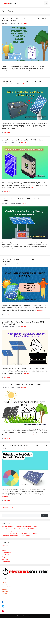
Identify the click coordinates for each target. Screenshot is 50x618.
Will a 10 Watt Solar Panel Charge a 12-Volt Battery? (23, 81)
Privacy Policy (5, 591)
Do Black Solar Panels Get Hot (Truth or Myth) (21, 385)
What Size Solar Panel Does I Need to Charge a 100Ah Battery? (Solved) (24, 19)
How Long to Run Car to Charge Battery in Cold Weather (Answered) (20, 526)
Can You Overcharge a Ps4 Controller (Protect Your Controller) (18, 531)
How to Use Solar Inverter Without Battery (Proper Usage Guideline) (20, 533)
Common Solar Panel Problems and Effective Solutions (16, 535)
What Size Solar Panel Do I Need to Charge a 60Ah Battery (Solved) (23, 323)
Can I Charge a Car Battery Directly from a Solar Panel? (22, 199)
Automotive (5, 545)
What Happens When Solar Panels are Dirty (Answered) (20, 260)
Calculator (4, 550)
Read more (38, 70)
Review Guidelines (8, 587)
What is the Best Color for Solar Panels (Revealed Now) (25, 445)
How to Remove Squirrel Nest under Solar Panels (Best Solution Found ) (21, 528)
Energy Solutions (6, 557)
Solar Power (7, 74)
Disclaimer (4, 593)
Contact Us (5, 589)
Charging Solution (6, 552)
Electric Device (6, 554)
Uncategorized (6, 561)
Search (44, 515)
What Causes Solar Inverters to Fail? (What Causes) (23, 140)
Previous (5, 507)
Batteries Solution (6, 548)
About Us (4, 584)
